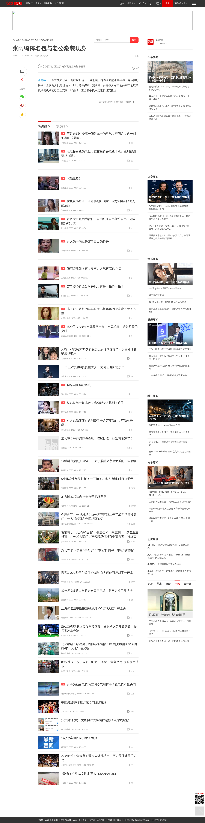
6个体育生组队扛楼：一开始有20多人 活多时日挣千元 (97, 478)
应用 (37, 3)
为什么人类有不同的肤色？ (161, 603)
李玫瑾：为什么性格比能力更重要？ (166, 590)
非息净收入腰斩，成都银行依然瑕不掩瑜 (168, 375)
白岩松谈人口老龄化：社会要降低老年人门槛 (170, 597)
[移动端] (122, 3)
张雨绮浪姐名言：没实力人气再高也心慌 (94, 268)
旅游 (168, 583)
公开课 (187, 583)
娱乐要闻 (153, 258)
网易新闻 (159, 40)
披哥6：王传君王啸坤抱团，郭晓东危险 (167, 302)
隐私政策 (118, 820)
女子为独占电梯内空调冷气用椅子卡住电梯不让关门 (101, 684)
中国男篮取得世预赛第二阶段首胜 (83, 702)
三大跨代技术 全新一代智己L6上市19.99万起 (170, 502)
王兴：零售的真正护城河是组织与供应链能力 (170, 349)
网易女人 (25, 40)
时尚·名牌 (35, 40)
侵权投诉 (163, 820)
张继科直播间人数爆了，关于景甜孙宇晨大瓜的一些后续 (98, 461)
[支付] (151, 3)
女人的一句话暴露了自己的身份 (88, 241)
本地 (177, 583)
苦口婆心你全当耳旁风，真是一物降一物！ (95, 286)
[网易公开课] (131, 3)
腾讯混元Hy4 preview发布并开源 (164, 425)
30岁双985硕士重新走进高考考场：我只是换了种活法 (97, 590)
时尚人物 (44, 40)
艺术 (159, 583)
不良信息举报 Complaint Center (136, 820)
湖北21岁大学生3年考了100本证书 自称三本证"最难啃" (97, 550)
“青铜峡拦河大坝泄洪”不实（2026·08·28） (89, 773)
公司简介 (82, 820)
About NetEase (71, 820)
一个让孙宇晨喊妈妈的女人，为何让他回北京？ (92, 367)
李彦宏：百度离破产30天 (160, 617)
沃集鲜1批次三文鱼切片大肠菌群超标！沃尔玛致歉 (95, 720)
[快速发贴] (22, 71)
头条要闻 (153, 57)
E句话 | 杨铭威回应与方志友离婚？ (165, 288)
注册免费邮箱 (179, 3)
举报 (136, 56)
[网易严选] (142, 3)
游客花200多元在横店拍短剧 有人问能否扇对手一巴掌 (97, 572)
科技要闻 (153, 395)
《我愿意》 (74, 178)
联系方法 (91, 820)
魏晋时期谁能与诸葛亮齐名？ (162, 610)
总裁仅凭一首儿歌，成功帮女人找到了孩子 (95, 402)
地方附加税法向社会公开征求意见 (83, 496)
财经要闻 (153, 319)
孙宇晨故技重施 (156, 295)
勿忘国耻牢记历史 (79, 385)
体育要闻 (153, 176)
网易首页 (29, 3)
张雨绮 (42, 80)
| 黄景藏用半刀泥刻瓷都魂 (164, 564)
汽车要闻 (153, 462)
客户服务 (109, 820)
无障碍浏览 (48, 3)
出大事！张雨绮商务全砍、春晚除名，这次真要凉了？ (97, 438)
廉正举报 (154, 820)
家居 (150, 583)
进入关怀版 (59, 3)
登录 (167, 3)
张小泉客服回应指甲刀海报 (79, 738)
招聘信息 (100, 820)
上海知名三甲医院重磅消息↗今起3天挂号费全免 (93, 608)
